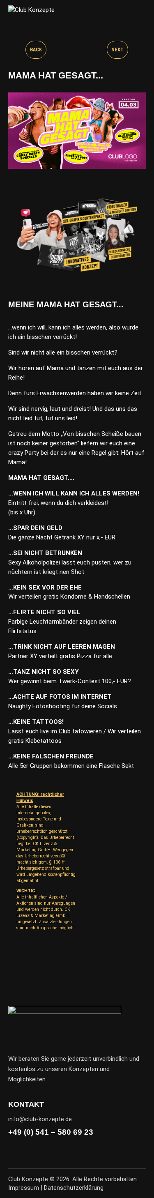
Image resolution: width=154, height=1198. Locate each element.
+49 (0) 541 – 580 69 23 (50, 1132)
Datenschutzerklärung (73, 1187)
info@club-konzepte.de (40, 1119)
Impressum (23, 1187)
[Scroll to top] (140, 1184)
